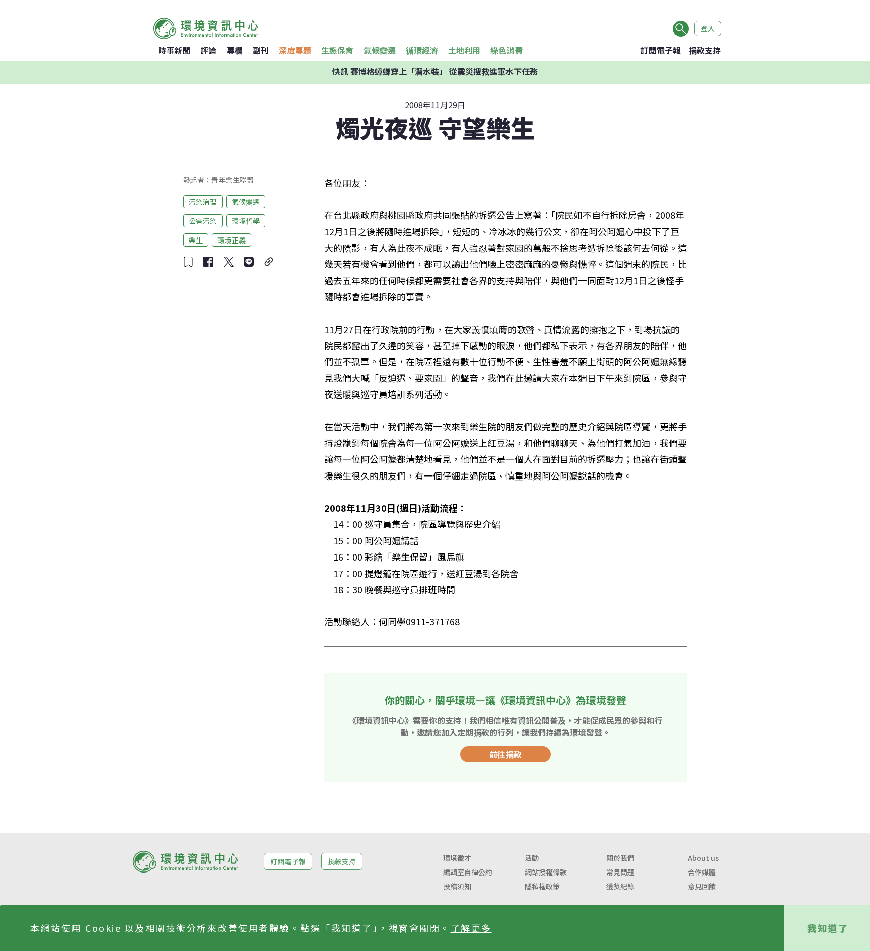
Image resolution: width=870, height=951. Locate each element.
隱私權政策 (542, 886)
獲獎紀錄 (620, 886)
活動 (532, 858)
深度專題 (295, 50)
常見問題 (620, 872)
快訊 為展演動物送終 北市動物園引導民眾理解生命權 (435, 72)
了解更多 (471, 927)
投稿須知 (457, 886)
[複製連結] (269, 262)
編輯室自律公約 (467, 872)
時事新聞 (174, 50)
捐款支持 (705, 50)
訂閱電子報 (660, 50)
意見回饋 (702, 886)
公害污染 (203, 220)
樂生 (196, 239)
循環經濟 (422, 50)
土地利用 (464, 50)
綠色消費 (506, 50)
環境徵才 (457, 858)
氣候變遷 (380, 50)
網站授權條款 (546, 872)
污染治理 (203, 201)
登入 (708, 28)
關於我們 (620, 858)
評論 (208, 50)
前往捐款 (505, 754)
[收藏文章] (188, 262)
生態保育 (337, 50)
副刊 (261, 50)
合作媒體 (702, 872)
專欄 (235, 50)
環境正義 (232, 239)
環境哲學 (246, 220)
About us (703, 858)
